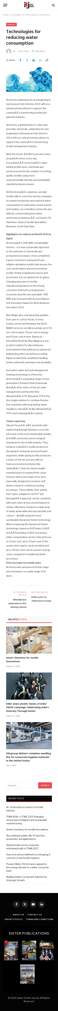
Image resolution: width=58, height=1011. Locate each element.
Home (6, 14)
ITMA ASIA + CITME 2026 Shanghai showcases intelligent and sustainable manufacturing (26, 820)
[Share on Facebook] (20, 60)
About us (18, 914)
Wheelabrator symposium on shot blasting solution (17, 603)
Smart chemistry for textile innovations (22, 660)
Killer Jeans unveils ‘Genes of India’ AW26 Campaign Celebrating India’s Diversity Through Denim (27, 707)
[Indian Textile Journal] (29, 5)
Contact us (34, 914)
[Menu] (5, 5)
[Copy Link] (47, 60)
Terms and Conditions (39, 919)
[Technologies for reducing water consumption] (29, 91)
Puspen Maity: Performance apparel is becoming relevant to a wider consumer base (27, 867)
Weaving (11, 25)
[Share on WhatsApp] (40, 60)
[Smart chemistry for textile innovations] (29, 640)
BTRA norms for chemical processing (41, 599)
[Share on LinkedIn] (34, 60)
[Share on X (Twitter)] (27, 60)
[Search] (53, 5)
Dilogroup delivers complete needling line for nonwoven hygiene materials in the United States (28, 757)
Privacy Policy (14, 919)
